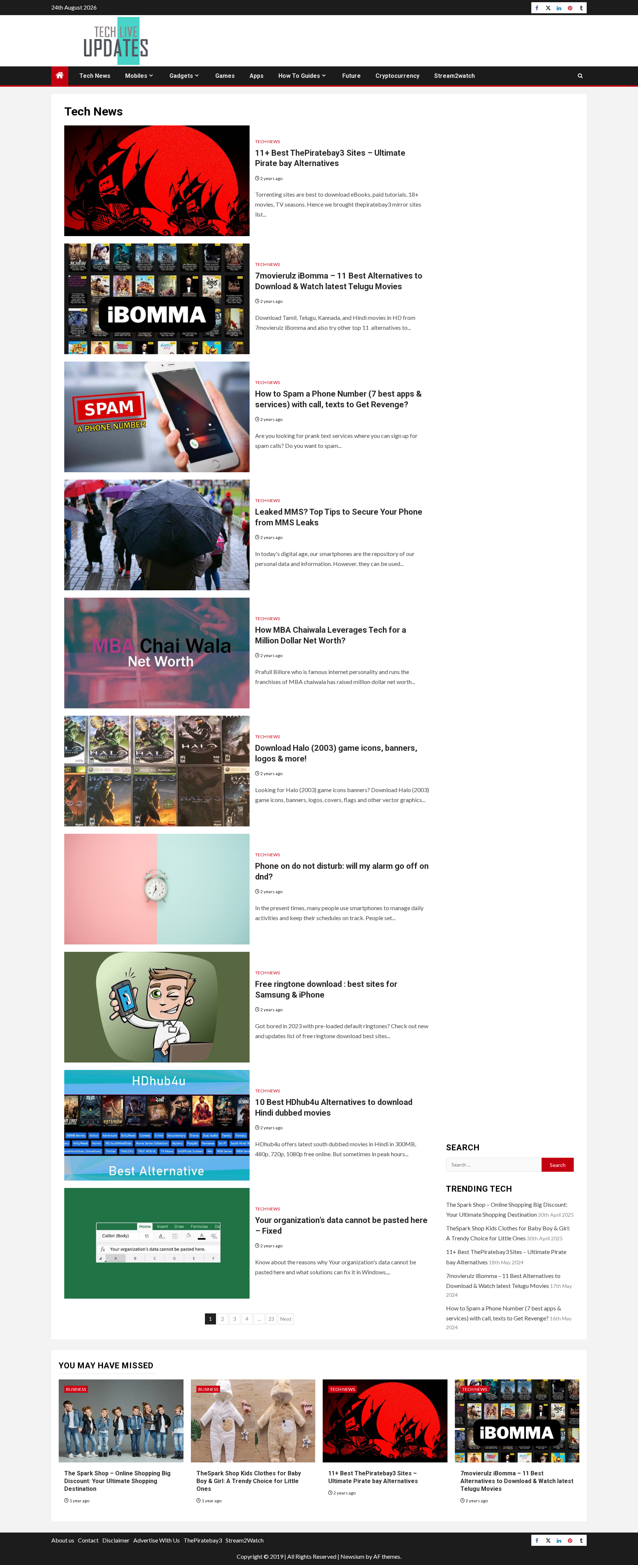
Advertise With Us (156, 1540)
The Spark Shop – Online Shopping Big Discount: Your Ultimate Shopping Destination (117, 1481)
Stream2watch (454, 75)
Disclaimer (116, 1540)
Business (76, 1389)
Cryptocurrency (397, 75)
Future (351, 75)
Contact (88, 1540)
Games (225, 75)
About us (62, 1540)
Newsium (352, 1556)
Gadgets (181, 75)
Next (286, 1319)
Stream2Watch (245, 1540)
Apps (257, 75)
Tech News (94, 75)
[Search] (580, 76)
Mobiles (136, 75)
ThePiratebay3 (202, 1540)
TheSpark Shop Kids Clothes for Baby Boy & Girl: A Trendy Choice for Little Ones (248, 1481)
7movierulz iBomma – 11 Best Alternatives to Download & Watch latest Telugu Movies (516, 1481)
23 (271, 1319)
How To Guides (299, 75)
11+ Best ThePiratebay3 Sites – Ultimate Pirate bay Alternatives (373, 1477)
